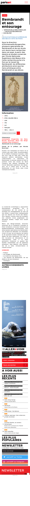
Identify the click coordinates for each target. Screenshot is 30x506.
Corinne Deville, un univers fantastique (12, 423)
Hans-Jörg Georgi (9, 400)
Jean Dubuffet (8, 431)
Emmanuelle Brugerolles (15, 30)
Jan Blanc (7, 33)
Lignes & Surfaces (9, 383)
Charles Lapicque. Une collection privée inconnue (14, 416)
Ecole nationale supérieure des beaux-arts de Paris (14, 38)
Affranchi (7, 405)
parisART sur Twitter (12, 457)
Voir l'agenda (15, 360)
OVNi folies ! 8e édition (11, 411)
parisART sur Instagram (15, 462)
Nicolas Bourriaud (13, 31)
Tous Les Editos (15, 365)
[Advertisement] (15, 189)
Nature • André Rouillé (11, 387)
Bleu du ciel (8, 395)
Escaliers (7, 391)
